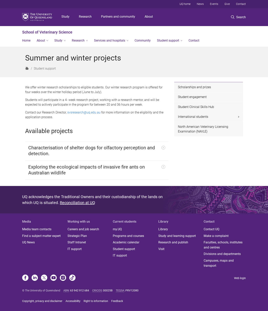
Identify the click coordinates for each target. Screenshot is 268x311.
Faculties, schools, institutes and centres (223, 244)
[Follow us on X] (44, 278)
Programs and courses (128, 236)
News (200, 3)
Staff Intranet (76, 242)
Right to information (96, 301)
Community (143, 40)
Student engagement (192, 97)
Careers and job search (83, 229)
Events (214, 3)
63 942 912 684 (79, 290)
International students (193, 117)
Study (65, 16)
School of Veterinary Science (47, 32)
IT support (74, 249)
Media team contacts (36, 229)
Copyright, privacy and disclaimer (42, 301)
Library (163, 229)
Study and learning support (177, 236)
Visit (161, 249)
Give (227, 3)
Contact (241, 3)
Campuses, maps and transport (219, 263)
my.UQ (117, 229)
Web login (240, 278)
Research (85, 16)
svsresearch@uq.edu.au (83, 112)
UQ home (185, 3)
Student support (168, 40)
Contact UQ (211, 229)
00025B (108, 290)
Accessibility (73, 301)
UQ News (28, 242)
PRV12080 (132, 290)
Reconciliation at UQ (77, 202)
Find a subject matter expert (41, 236)
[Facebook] (25, 278)
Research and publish (173, 242)
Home (26, 40)
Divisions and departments (222, 254)
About (149, 16)
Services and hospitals (109, 40)
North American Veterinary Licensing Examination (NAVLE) (203, 129)
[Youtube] (53, 278)
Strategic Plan (77, 236)
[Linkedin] (35, 278)
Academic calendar (126, 242)
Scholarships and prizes (194, 87)
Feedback (117, 301)
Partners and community (118, 16)
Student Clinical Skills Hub (196, 107)
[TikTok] (72, 278)
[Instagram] (63, 278)
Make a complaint (216, 236)
